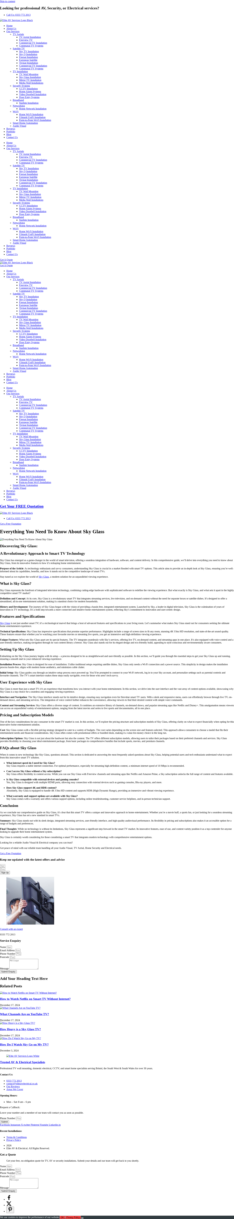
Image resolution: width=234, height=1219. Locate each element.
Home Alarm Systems (30, 91)
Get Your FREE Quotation (21, 506)
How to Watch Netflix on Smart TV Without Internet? (35, 999)
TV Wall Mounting (28, 74)
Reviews (10, 128)
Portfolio (10, 131)
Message (4, 968)
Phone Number (8, 953)
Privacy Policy (73, 1217)
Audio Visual (19, 125)
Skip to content (7, 1)
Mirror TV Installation (30, 80)
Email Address (7, 950)
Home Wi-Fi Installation (31, 114)
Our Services (12, 31)
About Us (11, 28)
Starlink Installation (29, 103)
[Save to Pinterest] (10, 1210)
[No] (82, 1218)
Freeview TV (26, 40)
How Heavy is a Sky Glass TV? (20, 1029)
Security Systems (21, 85)
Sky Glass (44, 576)
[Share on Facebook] (8, 1199)
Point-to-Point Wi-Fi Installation (35, 120)
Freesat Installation (28, 57)
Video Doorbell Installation (32, 94)
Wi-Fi (15, 111)
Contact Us (12, 137)
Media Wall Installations (31, 83)
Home (9, 25)
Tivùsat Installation (28, 63)
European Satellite (28, 60)
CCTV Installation (28, 88)
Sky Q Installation (28, 54)
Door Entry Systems (29, 97)
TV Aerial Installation (30, 37)
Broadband (18, 100)
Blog (8, 134)
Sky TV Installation (29, 51)
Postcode (5, 957)
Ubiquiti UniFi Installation (32, 117)
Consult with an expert (11, 929)
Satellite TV (19, 48)
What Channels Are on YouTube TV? (24, 1014)
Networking (19, 105)
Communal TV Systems (31, 45)
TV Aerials (18, 34)
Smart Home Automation (25, 123)
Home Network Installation (32, 108)
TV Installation (20, 71)
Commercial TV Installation (33, 42)
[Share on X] (8, 1205)
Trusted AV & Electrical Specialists (22, 1062)
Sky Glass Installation (30, 77)
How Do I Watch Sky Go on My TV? (24, 1044)
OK (62, 1217)
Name (3, 947)
